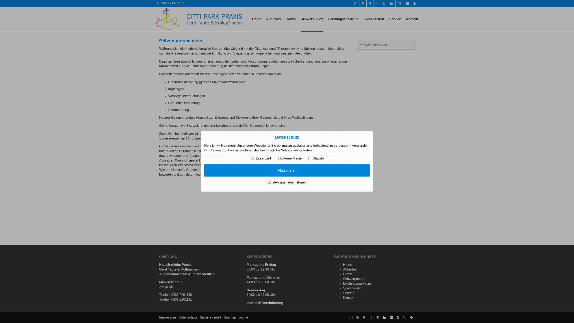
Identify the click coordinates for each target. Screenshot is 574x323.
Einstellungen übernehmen (287, 182)
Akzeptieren (287, 170)
